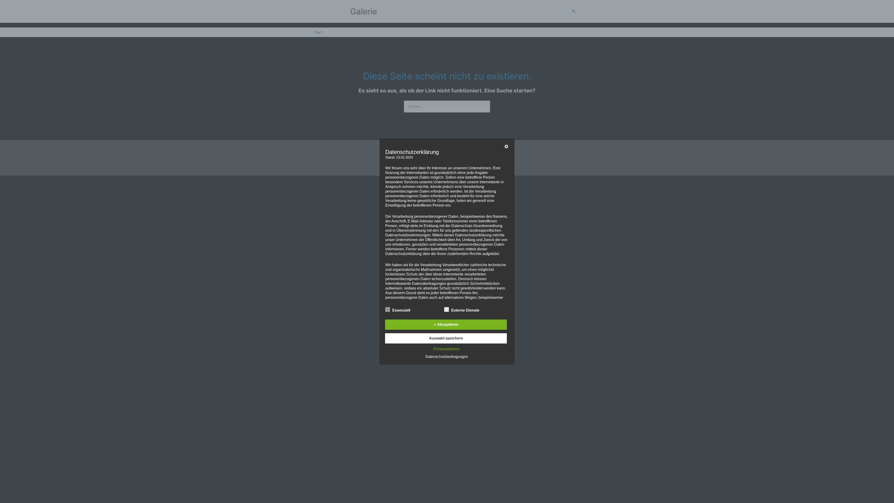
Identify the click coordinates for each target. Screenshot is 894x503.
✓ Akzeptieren (445, 324)
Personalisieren (446, 349)
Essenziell (401, 310)
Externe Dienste (465, 310)
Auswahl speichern (446, 338)
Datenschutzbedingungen (446, 357)
